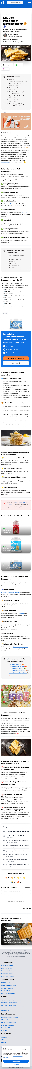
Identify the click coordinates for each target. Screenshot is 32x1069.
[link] (2, 2)
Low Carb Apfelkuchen (15, 664)
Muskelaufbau (5, 162)
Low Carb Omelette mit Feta (16, 666)
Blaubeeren (11, 592)
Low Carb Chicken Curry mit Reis (18, 672)
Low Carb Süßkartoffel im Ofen (17, 670)
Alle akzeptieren (16, 1061)
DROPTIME (15, 363)
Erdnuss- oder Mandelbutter (20, 647)
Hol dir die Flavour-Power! (16, 358)
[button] (15, 2)
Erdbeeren (17, 592)
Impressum (6, 1057)
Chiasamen (21, 613)
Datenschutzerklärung (18, 1056)
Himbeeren (4, 592)
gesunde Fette (9, 203)
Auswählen (16, 1064)
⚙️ (25, 1049)
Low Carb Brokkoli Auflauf (16, 668)
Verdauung (24, 212)
